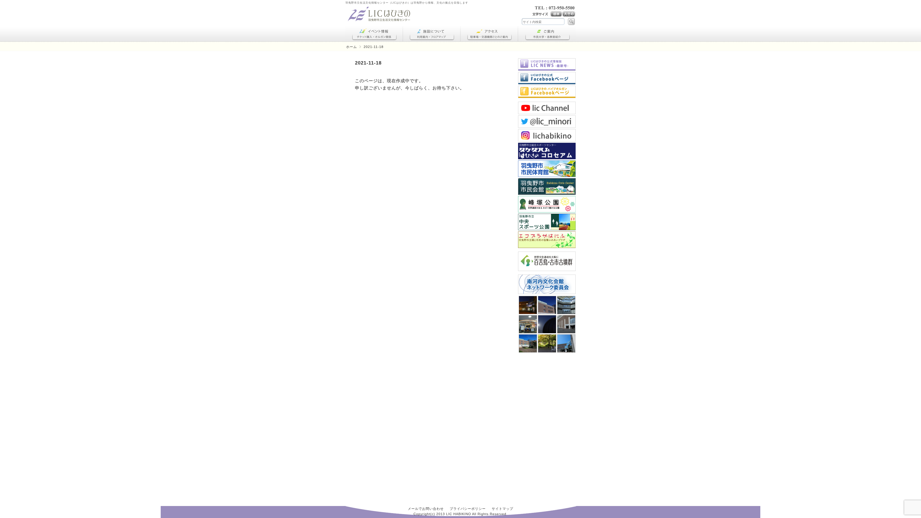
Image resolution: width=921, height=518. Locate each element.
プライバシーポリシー (468, 509)
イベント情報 (374, 34)
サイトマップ (502, 509)
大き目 (569, 14)
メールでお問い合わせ (426, 509)
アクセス (489, 34)
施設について (431, 34)
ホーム (351, 47)
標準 (556, 14)
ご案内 (547, 34)
